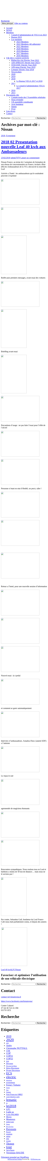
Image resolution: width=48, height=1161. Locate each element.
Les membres (16, 39)
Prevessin (11, 1129)
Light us (10, 1112)
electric (11, 1077)
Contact (9, 113)
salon (8, 1136)
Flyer (13, 109)
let (7, 1103)
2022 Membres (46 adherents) (28, 44)
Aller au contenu (21, 23)
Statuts (14, 106)
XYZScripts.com (35, 1159)
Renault (8, 1132)
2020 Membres (22, 49)
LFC (13, 970)
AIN (7, 1043)
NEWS (9, 30)
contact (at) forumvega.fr (11, 997)
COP (8, 1053)
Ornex (8, 1124)
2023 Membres (22, 42)
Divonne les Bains (11, 1066)
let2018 (11, 1106)
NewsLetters (16, 72)
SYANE (8, 1141)
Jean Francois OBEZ (14, 1094)
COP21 (9, 1056)
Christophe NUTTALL (16, 1048)
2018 (13, 79)
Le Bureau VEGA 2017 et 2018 (29, 81)
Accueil (9, 28)
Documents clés (12, 95)
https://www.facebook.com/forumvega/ (17, 1001)
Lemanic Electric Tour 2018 (22, 69)
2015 (13, 93)
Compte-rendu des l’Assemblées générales (28, 97)
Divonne (9, 1063)
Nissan (18, 970)
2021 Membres (22, 46)
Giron (8, 1092)
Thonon (10, 1143)
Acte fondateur (17, 104)
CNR (8, 1051)
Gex (7, 1090)
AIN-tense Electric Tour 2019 (23, 67)
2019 (13, 76)
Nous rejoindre (17, 100)
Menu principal (7, 23)
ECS (9, 1073)
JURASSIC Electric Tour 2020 (23, 65)
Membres (10, 32)
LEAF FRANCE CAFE (13, 1097)
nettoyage (10, 1122)
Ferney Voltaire (13, 1085)
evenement (10, 1082)
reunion (9, 1134)
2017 (13, 83)
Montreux (10, 1119)
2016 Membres (22, 56)
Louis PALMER (12, 1114)
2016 (13, 90)
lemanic (11, 1100)
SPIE (7, 1139)
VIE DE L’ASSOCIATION (17, 58)
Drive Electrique (12, 1068)
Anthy (9, 1045)
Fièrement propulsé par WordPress (15, 1157)
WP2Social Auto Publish (15, 1159)
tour (9, 1147)
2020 (13, 74)
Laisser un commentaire (30, 158)
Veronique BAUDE (15, 1152)
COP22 (9, 1058)
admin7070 (15, 158)
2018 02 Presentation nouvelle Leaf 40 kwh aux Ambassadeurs (23, 147)
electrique (9, 1080)
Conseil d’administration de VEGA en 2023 (29, 35)
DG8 (7, 1061)
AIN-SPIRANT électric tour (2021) (25, 63)
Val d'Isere (10, 1150)
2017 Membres (22, 53)
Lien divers (10, 111)
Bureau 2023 (16, 37)
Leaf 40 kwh (6, 970)
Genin (8, 1087)
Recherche (5, 21)
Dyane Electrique (13, 1070)
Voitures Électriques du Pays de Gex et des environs (21, 10)
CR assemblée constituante (22, 102)
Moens (9, 1117)
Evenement (10, 136)
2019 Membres (22, 51)
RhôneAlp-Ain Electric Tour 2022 (25, 60)
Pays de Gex (9, 1126)
